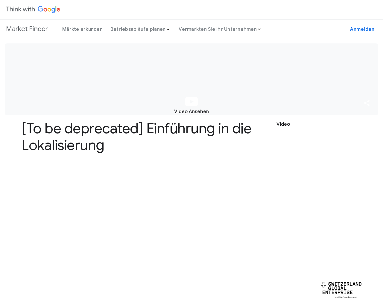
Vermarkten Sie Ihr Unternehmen (218, 29)
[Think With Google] (33, 9)
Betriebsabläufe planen (138, 29)
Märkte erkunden (82, 29)
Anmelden (362, 29)
